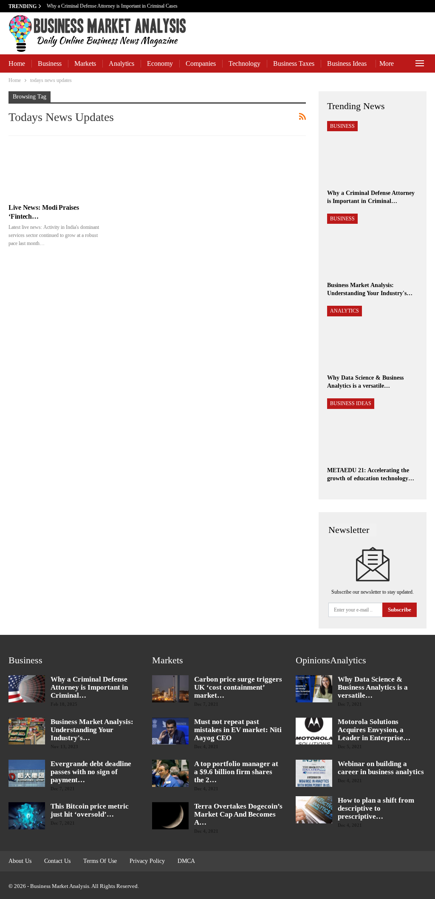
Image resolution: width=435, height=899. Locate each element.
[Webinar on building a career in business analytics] (314, 773)
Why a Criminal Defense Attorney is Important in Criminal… (89, 687)
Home (16, 63)
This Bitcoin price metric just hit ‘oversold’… (90, 810)
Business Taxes (293, 63)
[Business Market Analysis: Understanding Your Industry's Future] (372, 245)
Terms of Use (100, 861)
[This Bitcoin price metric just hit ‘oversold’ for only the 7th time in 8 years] (26, 815)
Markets (85, 63)
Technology (244, 63)
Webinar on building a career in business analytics (381, 768)
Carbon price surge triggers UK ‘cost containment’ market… (238, 687)
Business (50, 63)
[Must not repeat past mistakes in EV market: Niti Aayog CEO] (170, 731)
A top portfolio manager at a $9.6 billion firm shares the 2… (236, 772)
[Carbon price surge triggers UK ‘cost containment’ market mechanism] (170, 688)
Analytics (121, 63)
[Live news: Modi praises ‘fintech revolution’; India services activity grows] (54, 170)
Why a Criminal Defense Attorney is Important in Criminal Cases (113, 6)
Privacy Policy (147, 861)
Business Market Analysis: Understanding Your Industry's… (92, 730)
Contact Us (57, 861)
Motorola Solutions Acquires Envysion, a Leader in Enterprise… (374, 730)
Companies (201, 63)
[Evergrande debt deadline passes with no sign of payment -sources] (26, 773)
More (386, 63)
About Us (19, 861)
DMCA (186, 861)
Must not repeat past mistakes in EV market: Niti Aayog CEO (238, 730)
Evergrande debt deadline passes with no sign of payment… (91, 772)
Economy (160, 63)
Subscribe (399, 609)
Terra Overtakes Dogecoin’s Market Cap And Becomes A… (238, 814)
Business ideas (347, 63)
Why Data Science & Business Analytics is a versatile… (373, 687)
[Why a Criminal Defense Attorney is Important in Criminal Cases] (372, 153)
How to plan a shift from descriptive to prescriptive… (376, 808)
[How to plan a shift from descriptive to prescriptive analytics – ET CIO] (314, 809)
